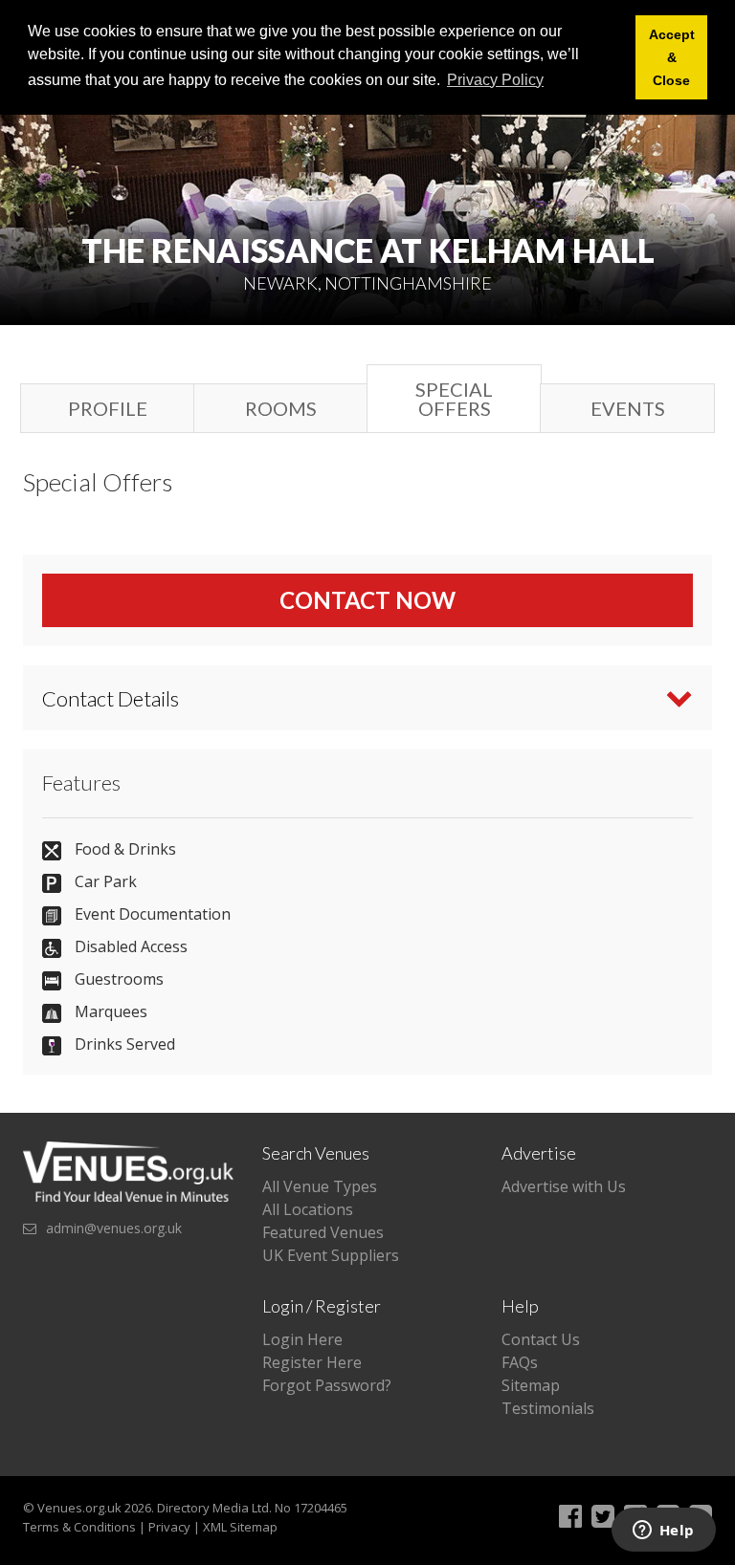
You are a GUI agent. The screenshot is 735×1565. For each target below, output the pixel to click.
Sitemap (530, 1385)
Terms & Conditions (79, 1526)
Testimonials (547, 1408)
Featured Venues (323, 1232)
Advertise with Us (563, 1186)
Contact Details (110, 698)
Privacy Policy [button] (495, 80)
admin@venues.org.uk (114, 1228)
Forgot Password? (326, 1385)
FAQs (519, 1362)
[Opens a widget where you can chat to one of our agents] (663, 1531)
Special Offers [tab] (454, 399)
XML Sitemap (240, 1526)
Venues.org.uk (79, 1507)
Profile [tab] (107, 408)
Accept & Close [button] (672, 57)
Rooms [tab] (281, 408)
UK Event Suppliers (330, 1255)
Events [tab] (627, 408)
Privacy (169, 1526)
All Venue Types (319, 1186)
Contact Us (540, 1339)
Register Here (312, 1362)
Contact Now (367, 600)
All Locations (307, 1209)
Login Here (302, 1339)
